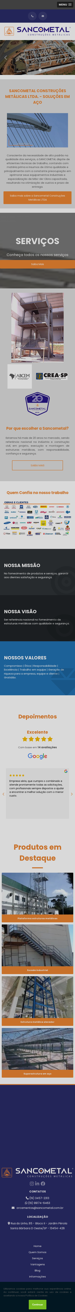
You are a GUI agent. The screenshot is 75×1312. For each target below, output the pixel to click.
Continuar (37, 1304)
